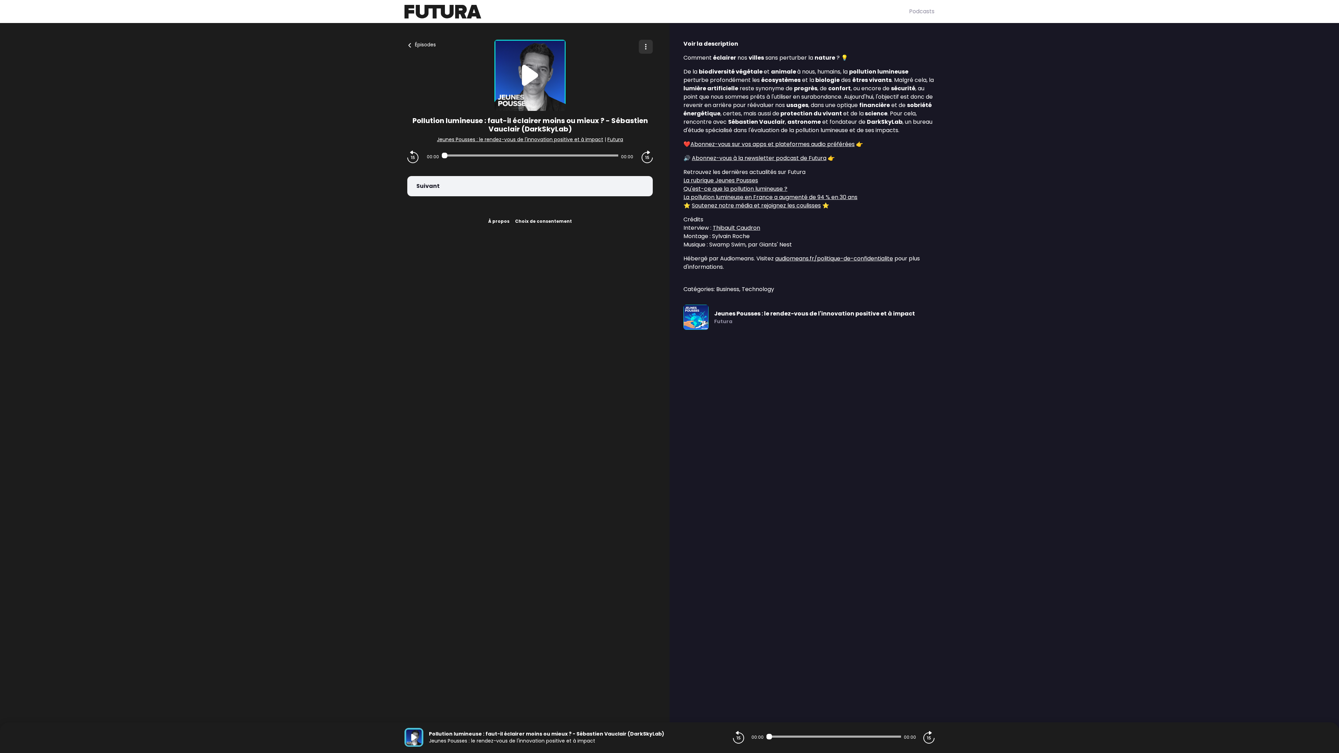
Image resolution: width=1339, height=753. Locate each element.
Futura (615, 139)
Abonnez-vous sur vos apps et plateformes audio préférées (772, 144)
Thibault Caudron (736, 228)
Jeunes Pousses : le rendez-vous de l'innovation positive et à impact (520, 139)
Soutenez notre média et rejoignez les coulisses (756, 205)
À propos (498, 221)
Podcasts (922, 11)
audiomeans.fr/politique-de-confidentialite (834, 258)
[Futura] (656, 11)
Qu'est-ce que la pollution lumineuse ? (735, 189)
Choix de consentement (543, 221)
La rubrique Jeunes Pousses (720, 180)
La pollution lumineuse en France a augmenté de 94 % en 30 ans (770, 197)
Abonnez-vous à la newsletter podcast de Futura (759, 158)
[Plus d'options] (646, 47)
